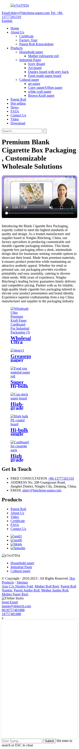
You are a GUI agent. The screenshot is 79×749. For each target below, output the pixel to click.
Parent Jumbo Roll (27, 590)
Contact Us (18, 115)
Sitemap (22, 582)
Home (15, 28)
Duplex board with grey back (48, 72)
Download (18, 123)
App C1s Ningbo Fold (17, 586)
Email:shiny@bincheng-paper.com (26, 13)
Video (15, 119)
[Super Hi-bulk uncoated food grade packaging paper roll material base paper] (21, 376)
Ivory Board (36, 64)
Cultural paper (29, 80)
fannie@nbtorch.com (16, 606)
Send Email (10, 602)
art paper (34, 83)
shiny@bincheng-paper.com (41, 490)
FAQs (15, 111)
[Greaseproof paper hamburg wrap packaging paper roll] (17, 350)
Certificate (26, 36)
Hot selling (18, 103)
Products (17, 48)
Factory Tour (28, 40)
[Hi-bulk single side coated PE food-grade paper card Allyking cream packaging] (21, 424)
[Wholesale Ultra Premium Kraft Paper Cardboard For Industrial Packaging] (21, 332)
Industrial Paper (30, 60)
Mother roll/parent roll (43, 56)
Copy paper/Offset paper (45, 87)
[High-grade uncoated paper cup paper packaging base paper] (21, 398)
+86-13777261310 (61, 478)
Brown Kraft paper (41, 95)
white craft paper (39, 91)
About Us (17, 32)
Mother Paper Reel (15, 594)
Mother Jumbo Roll (54, 590)
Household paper (31, 52)
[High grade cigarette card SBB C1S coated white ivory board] (21, 450)
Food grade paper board (44, 76)
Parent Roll (18, 99)
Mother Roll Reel (47, 586)
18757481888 (11, 614)
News (15, 107)
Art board (34, 68)
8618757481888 (13, 610)
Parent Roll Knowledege (36, 44)
